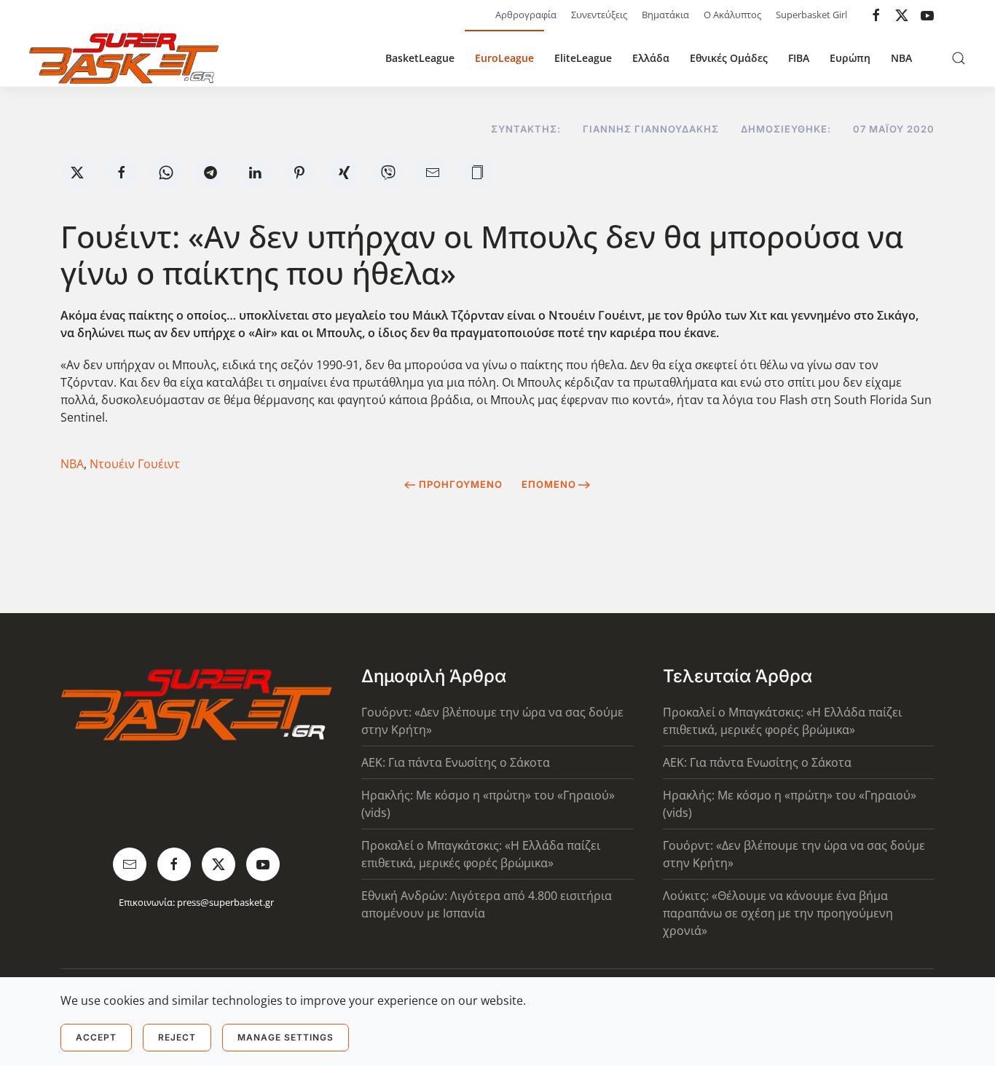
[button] (958, 58)
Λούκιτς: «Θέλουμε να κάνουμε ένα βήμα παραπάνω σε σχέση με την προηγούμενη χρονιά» (778, 913)
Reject (177, 1037)
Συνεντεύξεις (599, 14)
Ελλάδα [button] (650, 58)
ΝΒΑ (72, 464)
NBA (901, 58)
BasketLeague (420, 58)
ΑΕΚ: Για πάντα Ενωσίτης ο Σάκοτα (455, 762)
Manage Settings (285, 1037)
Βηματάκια (665, 14)
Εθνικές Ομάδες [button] (729, 58)
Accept (96, 1037)
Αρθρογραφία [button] (526, 14)
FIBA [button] (798, 58)
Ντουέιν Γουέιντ (135, 464)
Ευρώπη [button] (850, 58)
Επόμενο (549, 484)
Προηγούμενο (461, 484)
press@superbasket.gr (225, 902)
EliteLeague (583, 58)
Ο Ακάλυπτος (732, 14)
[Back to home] (124, 58)
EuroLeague (504, 58)
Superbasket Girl (811, 14)
